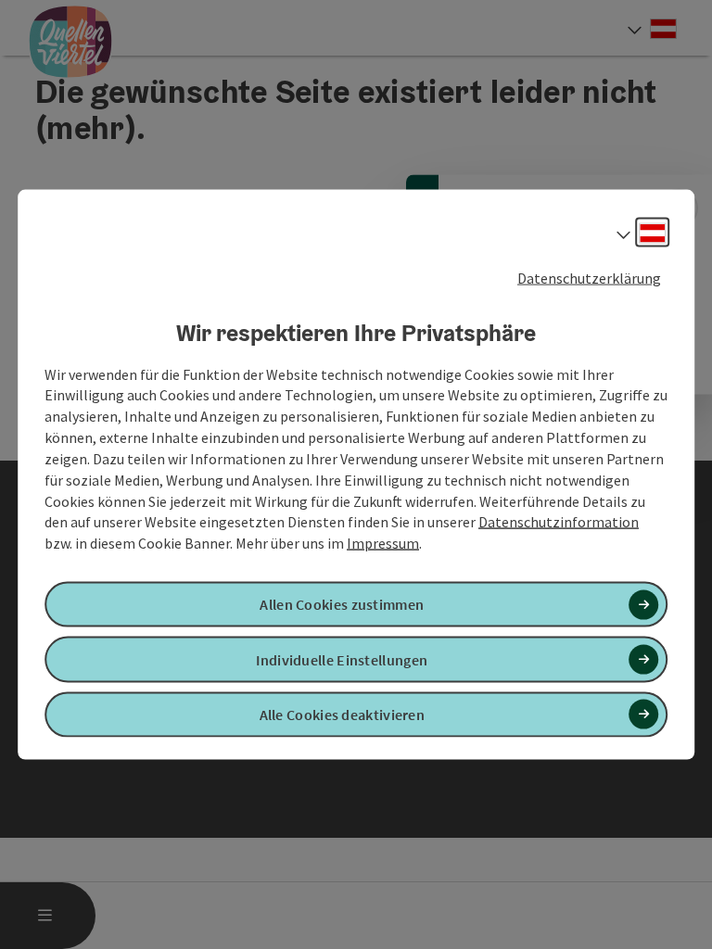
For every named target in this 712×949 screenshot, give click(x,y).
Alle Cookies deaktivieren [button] (343, 713)
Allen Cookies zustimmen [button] (342, 604)
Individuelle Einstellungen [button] (341, 659)
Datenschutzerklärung (589, 278)
